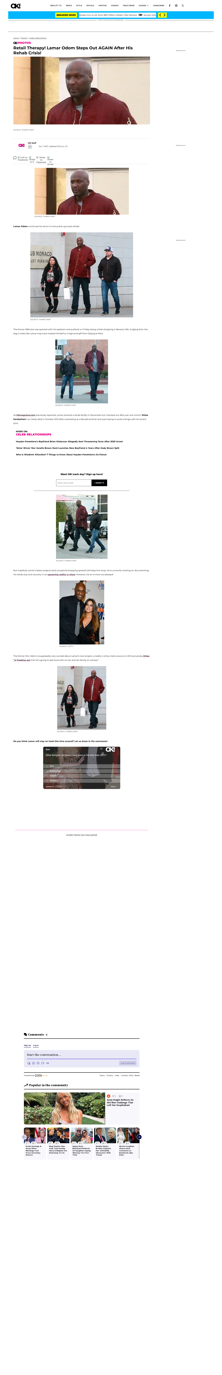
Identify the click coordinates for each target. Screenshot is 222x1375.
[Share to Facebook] (23, 157)
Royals (90, 5)
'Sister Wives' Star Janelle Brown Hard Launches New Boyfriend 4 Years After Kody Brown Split (67, 448)
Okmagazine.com (25, 415)
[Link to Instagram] (176, 5)
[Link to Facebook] (169, 5)
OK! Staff (32, 143)
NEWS (69, 5)
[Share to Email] (50, 157)
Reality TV (56, 5)
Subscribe (158, 5)
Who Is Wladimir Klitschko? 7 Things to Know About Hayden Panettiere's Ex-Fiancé (61, 454)
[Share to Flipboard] (41, 157)
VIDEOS (114, 5)
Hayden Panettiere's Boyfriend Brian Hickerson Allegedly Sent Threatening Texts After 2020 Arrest (69, 441)
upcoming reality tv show (61, 574)
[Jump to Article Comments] (14, 157)
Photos (24, 38)
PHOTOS (103, 5)
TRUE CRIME (128, 5)
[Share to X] (32, 157)
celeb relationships (37, 38)
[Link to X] (182, 5)
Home (16, 38)
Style (79, 5)
